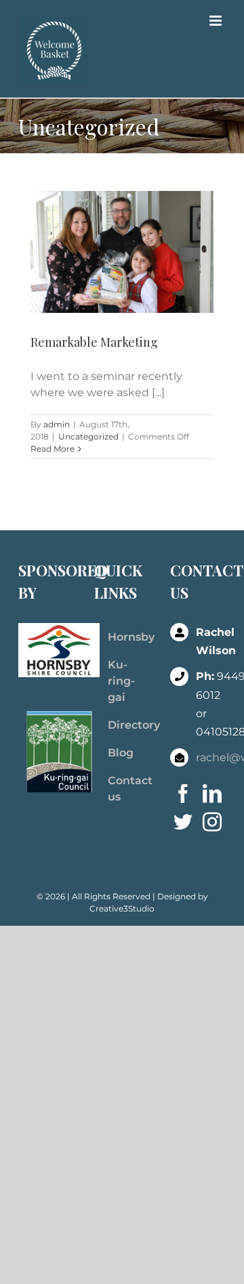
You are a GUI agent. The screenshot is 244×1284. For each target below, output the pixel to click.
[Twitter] (183, 822)
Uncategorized (88, 436)
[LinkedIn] (212, 793)
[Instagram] (212, 822)
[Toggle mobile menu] (216, 21)
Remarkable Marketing (94, 342)
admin (56, 424)
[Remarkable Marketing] (122, 252)
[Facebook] (183, 793)
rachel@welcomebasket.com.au (211, 757)
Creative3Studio (122, 908)
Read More (52, 449)
